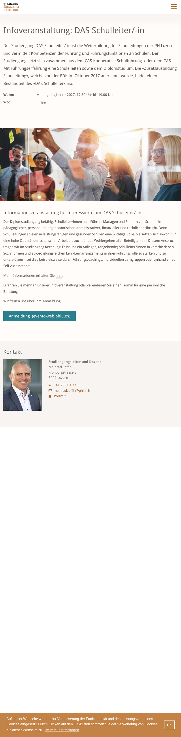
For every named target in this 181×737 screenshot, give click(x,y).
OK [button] (169, 725)
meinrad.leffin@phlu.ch (72, 391)
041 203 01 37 (65, 385)
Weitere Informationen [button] (62, 730)
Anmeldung (39, 316)
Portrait (60, 396)
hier (59, 275)
